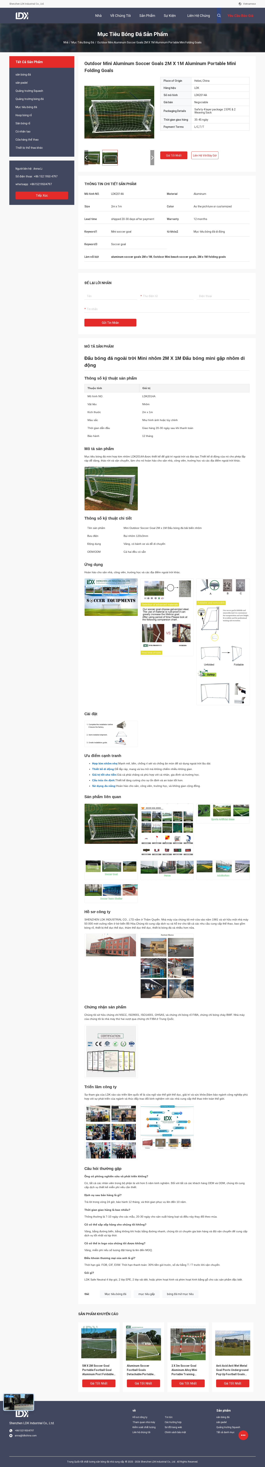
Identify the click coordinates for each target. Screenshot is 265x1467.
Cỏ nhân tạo (23, 131)
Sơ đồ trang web (173, 1427)
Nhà (65, 42)
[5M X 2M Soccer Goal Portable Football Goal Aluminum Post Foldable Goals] (98, 1342)
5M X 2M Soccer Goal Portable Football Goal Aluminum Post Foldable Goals (97, 1370)
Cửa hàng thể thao (27, 139)
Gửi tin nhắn (110, 323)
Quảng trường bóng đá (30, 99)
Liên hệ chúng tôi (141, 1432)
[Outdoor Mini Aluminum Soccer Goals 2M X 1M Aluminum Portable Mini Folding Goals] (119, 111)
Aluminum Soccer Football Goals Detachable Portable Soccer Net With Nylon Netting (141, 1370)
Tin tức (168, 1417)
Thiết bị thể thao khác (29, 147)
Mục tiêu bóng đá (82, 42)
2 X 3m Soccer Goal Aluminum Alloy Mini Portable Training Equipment (184, 1370)
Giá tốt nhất (174, 155)
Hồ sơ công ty (139, 1417)
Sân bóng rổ (23, 123)
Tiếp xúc (42, 195)
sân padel (22, 82)
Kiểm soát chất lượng (144, 1427)
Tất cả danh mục (225, 1432)
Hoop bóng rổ (24, 115)
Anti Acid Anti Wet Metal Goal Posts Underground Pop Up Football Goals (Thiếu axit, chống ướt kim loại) (232, 1370)
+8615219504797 (41, 184)
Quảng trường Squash (29, 90)
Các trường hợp (173, 1422)
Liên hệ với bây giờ (205, 155)
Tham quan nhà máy (143, 1422)
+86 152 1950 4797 (45, 176)
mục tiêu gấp (147, 1294)
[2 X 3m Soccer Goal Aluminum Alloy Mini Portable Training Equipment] (188, 1342)
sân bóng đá (23, 74)
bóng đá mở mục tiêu (180, 1294)
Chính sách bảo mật (175, 1432)
